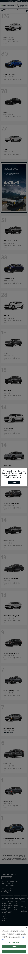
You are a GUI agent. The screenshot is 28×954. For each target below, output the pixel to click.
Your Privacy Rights (14, 942)
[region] (14, 940)
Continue (14, 482)
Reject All (14, 946)
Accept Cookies (14, 951)
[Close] (26, 928)
